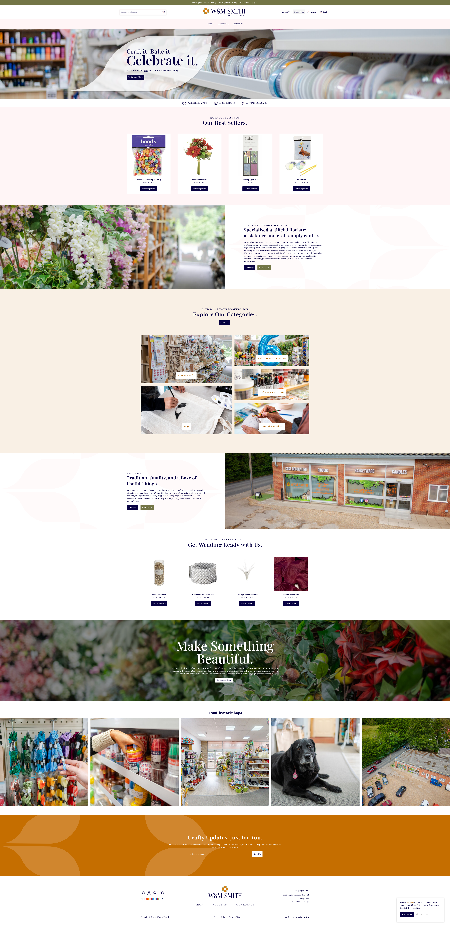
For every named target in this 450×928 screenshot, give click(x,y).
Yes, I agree (407, 914)
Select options (148, 189)
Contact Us (299, 12)
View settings (422, 914)
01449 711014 (253, 2)
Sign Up (257, 854)
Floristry (249, 268)
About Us (286, 12)
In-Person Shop (135, 77)
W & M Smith (224, 12)
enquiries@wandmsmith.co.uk (295, 895)
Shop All (224, 323)
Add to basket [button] (250, 189)
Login (313, 12)
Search (163, 12)
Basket (326, 12)
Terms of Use (234, 917)
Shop (210, 24)
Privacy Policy (220, 917)
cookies (410, 902)
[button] (214, 24)
